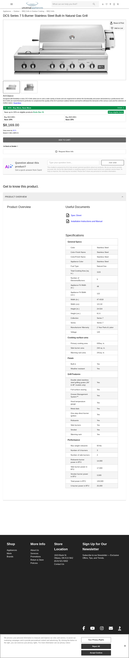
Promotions (35, 556)
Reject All (96, 646)
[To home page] (32, 4)
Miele (9, 553)
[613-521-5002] (114, 4)
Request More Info (66, 151)
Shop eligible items (115, 112)
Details (120, 108)
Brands (10, 556)
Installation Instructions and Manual (86, 221)
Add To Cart (65, 140)
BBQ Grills (50, 11)
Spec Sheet (76, 215)
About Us (34, 550)
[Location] (110, 4)
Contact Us (59, 564)
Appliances (7, 11)
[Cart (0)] (118, 4)
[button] (11, 4)
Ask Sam (113, 163)
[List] (106, 4)
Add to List (118, 28)
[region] (64, 646)
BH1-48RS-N (14, 133)
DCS (14, 130)
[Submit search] (94, 4)
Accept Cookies (96, 653)
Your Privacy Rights (96, 640)
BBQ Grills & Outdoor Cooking (33, 11)
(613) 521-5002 (61, 561)
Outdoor (16, 11)
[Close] (125, 646)
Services (34, 553)
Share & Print (118, 23)
